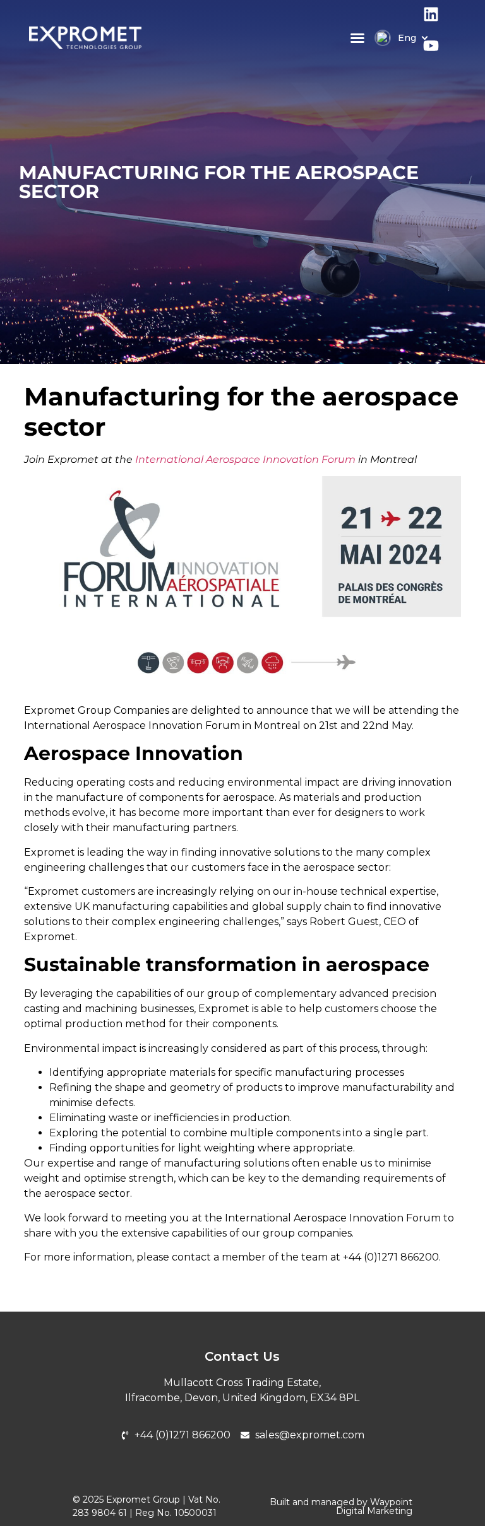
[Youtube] (439, 53)
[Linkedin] (439, 22)
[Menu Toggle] (357, 37)
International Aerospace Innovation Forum (245, 459)
